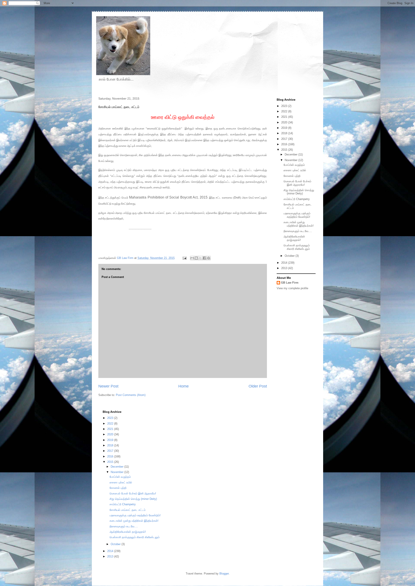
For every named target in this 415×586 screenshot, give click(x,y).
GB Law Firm (289, 282)
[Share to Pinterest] (208, 258)
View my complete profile (292, 288)
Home (183, 386)
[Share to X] (200, 258)
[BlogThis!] (196, 258)
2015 (284, 149)
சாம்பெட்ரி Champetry (297, 199)
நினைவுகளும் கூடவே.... (298, 231)
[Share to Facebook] (204, 258)
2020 (284, 122)
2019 (284, 127)
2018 (284, 133)
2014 (284, 262)
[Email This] (192, 258)
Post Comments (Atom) (130, 395)
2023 (284, 106)
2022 (284, 111)
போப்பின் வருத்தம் (294, 164)
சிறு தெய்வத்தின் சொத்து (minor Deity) (299, 192)
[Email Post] (184, 258)
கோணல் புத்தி (292, 176)
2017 (284, 138)
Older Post (258, 386)
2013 (284, 268)
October (290, 255)
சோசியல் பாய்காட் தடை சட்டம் (127, 510)
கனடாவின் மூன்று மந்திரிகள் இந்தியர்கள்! (299, 224)
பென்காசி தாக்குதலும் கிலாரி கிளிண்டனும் (297, 247)
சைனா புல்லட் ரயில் (295, 170)
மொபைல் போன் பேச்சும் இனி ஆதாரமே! (297, 183)
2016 (284, 144)
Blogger (224, 573)
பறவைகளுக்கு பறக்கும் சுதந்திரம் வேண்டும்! (297, 215)
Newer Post (108, 386)
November (291, 160)
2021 (284, 116)
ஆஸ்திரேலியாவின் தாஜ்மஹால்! (294, 238)
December (291, 154)
